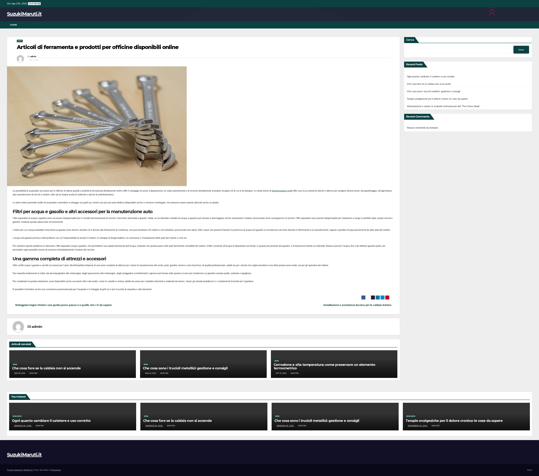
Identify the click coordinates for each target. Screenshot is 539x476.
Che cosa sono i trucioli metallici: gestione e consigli (185, 368)
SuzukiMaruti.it (24, 14)
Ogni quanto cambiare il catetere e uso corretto (431, 76)
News (20, 41)
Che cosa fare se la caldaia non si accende (46, 368)
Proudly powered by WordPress (20, 470)
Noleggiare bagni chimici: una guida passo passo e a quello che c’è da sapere (63, 305)
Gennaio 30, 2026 (23, 426)
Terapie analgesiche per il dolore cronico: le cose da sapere (437, 99)
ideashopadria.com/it (282, 191)
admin (33, 56)
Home (13, 25)
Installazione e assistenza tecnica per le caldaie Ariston (357, 305)
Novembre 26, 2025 (418, 426)
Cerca (410, 39)
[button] (530, 25)
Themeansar (56, 470)
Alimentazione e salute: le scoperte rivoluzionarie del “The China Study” (443, 106)
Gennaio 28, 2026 (154, 426)
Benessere (17, 416)
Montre (33, 373)
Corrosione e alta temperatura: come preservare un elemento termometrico (324, 366)
